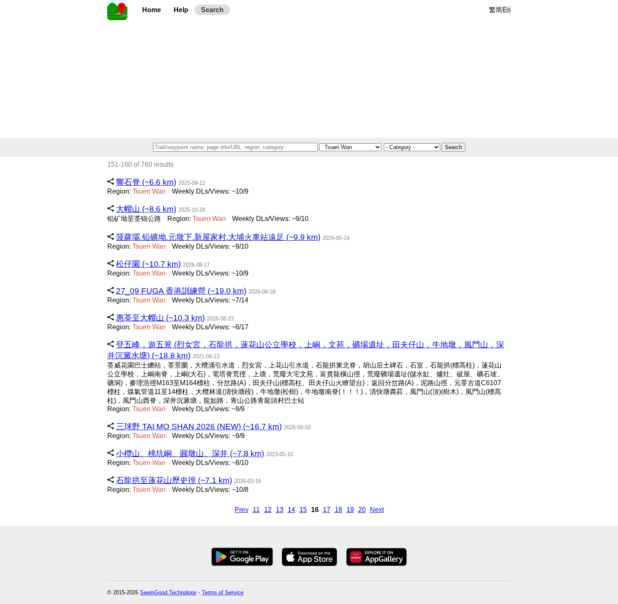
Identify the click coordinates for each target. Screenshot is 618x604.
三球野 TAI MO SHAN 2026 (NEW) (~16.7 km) (199, 426)
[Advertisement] (309, 79)
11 (256, 509)
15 (303, 509)
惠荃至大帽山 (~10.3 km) (160, 317)
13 (279, 509)
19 (350, 509)
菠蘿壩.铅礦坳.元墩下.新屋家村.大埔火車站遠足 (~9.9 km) (218, 237)
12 (268, 509)
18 (338, 509)
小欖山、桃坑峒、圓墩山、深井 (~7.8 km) (190, 453)
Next (377, 509)
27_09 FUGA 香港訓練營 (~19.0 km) (181, 290)
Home (151, 9)
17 (326, 509)
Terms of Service (222, 592)
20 (362, 509)
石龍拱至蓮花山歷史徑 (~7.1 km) (174, 480)
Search (212, 9)
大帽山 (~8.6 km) (146, 209)
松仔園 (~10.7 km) (148, 264)
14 (291, 509)
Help (181, 9)
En (506, 9)
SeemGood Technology (168, 592)
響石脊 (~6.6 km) (146, 182)
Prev (241, 509)
